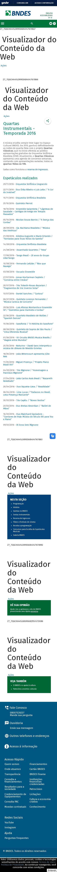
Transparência (12, 774)
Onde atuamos (13, 769)
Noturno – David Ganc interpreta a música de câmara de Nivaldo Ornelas (27, 347)
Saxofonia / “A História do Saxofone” (34, 323)
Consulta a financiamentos (13, 780)
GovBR (5, 3)
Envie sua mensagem (21, 728)
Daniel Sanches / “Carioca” (29, 293)
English (49, 13)
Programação (18, 504)
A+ (49, 18)
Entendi (52, 870)
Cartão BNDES (37, 769)
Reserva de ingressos (21, 518)
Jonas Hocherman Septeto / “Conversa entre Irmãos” (24, 278)
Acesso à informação (44, 3)
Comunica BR (22, 3)
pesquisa (34, 611)
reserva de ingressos (37, 169)
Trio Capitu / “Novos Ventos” (30, 400)
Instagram (10, 827)
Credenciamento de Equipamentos (15, 795)
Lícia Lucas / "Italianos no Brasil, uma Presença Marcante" (26, 393)
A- (52, 18)
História (16, 507)
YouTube (9, 822)
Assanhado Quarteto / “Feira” (32, 249)
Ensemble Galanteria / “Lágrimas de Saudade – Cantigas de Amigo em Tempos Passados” (28, 211)
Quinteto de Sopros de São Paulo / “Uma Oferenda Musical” (27, 330)
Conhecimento (38, 806)
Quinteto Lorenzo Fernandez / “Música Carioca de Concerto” (25, 300)
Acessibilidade (46, 15)
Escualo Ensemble (25, 271)
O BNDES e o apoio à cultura (24, 685)
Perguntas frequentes (16, 838)
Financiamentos (38, 764)
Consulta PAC (12, 801)
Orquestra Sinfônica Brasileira (31, 197)
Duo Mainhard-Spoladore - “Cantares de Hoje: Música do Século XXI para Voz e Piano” (28, 417)
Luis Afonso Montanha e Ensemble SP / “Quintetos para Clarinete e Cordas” (27, 308)
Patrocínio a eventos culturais (25, 689)
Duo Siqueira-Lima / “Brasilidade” (33, 386)
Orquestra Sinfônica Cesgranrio (31, 184)
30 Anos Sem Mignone (27, 425)
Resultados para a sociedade (14, 788)
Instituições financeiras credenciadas (37, 782)
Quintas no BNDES (20, 511)
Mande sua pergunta (21, 715)
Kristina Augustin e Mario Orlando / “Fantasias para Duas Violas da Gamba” (27, 237)
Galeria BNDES (19, 535)
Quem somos (12, 764)
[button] (3, 65)
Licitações (35, 794)
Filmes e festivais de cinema (24, 522)
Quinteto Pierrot (24, 203)
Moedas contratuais (15, 806)
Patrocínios (36, 789)
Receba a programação (22, 526)
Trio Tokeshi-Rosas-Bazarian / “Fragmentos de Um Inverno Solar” (25, 286)
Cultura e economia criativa (40, 800)
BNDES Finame (38, 774)
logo (18, 13)
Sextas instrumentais (21, 515)
